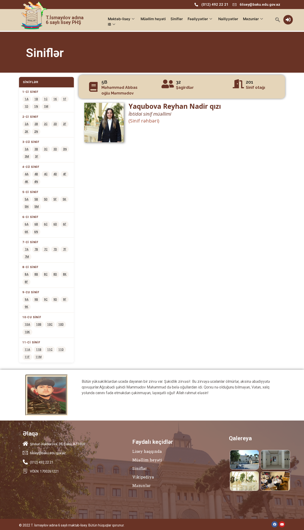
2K (26, 131)
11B (38, 349)
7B (36, 249)
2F (64, 124)
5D (46, 199)
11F (27, 357)
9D (55, 299)
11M (39, 357)
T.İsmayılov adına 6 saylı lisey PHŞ (65, 20)
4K (26, 181)
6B (36, 224)
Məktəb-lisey (119, 19)
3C (46, 149)
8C (46, 274)
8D (55, 274)
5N (26, 206)
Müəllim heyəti (153, 19)
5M (36, 206)
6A (26, 224)
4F (64, 174)
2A (26, 124)
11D (61, 349)
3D (55, 149)
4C (46, 174)
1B (36, 99)
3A (26, 149)
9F (64, 299)
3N (65, 149)
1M (46, 106)
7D (55, 249)
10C (49, 324)
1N (36, 106)
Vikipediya (143, 476)
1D (26, 106)
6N (36, 231)
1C (46, 99)
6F (64, 224)
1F (64, 99)
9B (36, 299)
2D (55, 124)
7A (26, 249)
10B (38, 324)
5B (36, 199)
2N (36, 131)
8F (26, 282)
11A (27, 349)
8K (64, 274)
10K (27, 332)
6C (46, 224)
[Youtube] (282, 524)
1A (26, 99)
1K (55, 99)
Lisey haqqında (147, 451)
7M (27, 256)
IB (109, 24)
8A (26, 274)
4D (55, 174)
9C (46, 299)
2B (36, 124)
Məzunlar (251, 19)
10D (61, 324)
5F (55, 199)
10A (27, 324)
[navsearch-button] (278, 20)
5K (64, 199)
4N (36, 181)
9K (26, 306)
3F (36, 156)
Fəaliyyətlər (198, 19)
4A (26, 174)
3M (27, 156)
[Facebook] (274, 524)
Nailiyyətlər (228, 19)
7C (46, 249)
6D (55, 224)
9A (26, 299)
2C (46, 124)
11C (49, 349)
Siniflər (177, 19)
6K (26, 231)
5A (26, 199)
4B (36, 174)
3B (36, 149)
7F (64, 249)
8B (36, 274)
